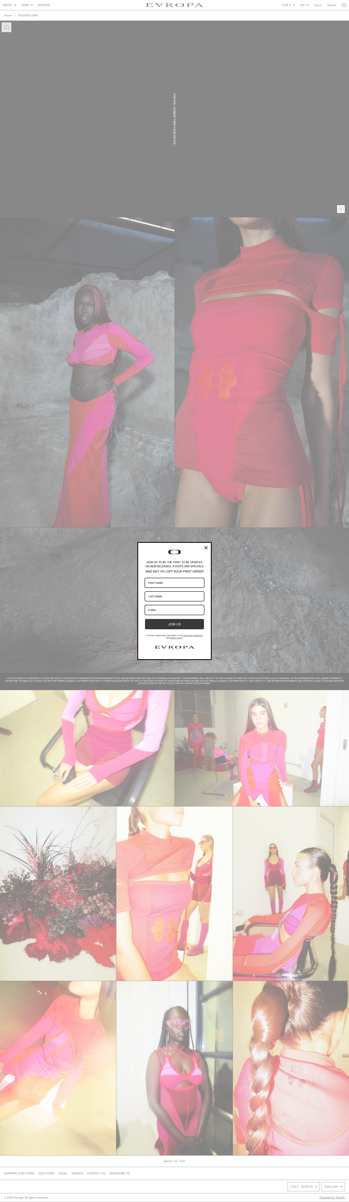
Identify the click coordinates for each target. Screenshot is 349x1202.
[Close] (206, 548)
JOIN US (174, 624)
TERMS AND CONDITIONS (193, 636)
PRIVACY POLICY (176, 638)
